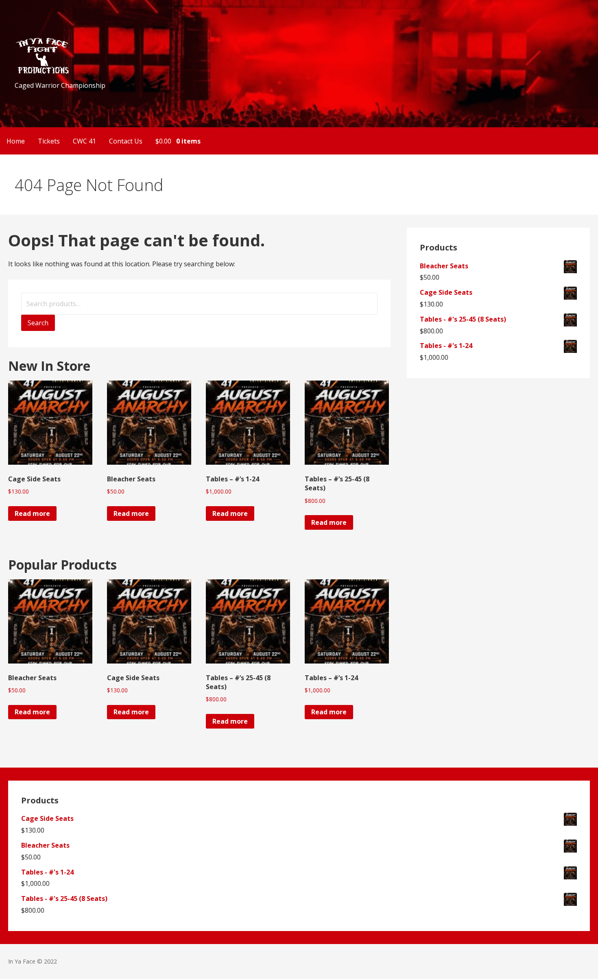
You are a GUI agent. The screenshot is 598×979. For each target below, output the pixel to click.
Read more (32, 513)
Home (16, 141)
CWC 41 (84, 141)
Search (38, 322)
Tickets (49, 141)
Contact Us (125, 141)
